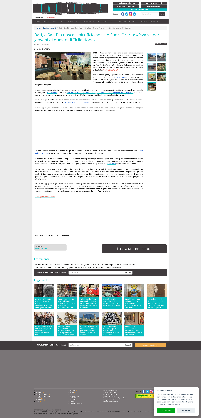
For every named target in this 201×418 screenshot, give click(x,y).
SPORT (78, 21)
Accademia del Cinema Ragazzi (77, 102)
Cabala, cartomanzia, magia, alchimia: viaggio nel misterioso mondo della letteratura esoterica (66, 303)
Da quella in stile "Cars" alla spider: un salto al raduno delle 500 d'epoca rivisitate (111, 302)
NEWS (37, 401)
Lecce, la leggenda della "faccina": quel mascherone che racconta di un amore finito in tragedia (156, 303)
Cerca (162, 14)
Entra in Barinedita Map (110, 401)
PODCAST (143, 21)
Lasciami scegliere (173, 404)
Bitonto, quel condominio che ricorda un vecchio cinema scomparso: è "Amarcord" (133, 330)
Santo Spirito (52, 92)
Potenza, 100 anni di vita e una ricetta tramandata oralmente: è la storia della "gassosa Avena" (44, 303)
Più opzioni (186, 411)
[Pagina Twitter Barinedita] (147, 391)
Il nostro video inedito (150, 345)
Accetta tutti (166, 411)
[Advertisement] (89, 131)
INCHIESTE (47, 21)
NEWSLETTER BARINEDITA (51, 272)
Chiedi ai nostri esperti (110, 391)
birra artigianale (120, 77)
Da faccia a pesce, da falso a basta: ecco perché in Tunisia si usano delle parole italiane (88, 330)
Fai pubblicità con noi (110, 394)
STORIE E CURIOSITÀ (42, 394)
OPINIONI (87, 21)
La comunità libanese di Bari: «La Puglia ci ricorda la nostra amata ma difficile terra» (43, 330)
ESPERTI (113, 21)
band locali (111, 163)
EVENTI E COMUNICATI (43, 396)
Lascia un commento (134, 248)
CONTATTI (153, 21)
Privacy (72, 401)
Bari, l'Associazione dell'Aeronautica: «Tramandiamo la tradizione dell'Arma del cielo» (133, 303)
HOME (37, 21)
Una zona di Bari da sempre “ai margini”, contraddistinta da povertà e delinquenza (100, 92)
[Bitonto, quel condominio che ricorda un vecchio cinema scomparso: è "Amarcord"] (134, 318)
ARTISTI (96, 21)
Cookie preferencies (76, 403)
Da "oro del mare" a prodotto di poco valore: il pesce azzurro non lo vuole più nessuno (111, 330)
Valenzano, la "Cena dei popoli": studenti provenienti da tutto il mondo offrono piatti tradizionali (88, 303)
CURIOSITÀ (57, 21)
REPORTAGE (69, 21)
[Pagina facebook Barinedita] (143, 391)
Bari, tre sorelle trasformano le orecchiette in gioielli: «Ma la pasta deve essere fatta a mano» (66, 330)
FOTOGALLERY (124, 21)
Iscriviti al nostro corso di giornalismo (115, 398)
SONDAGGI (73, 398)
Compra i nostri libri (109, 400)
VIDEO (134, 21)
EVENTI (104, 21)
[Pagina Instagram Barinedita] (151, 391)
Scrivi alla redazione (109, 392)
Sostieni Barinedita (109, 396)
